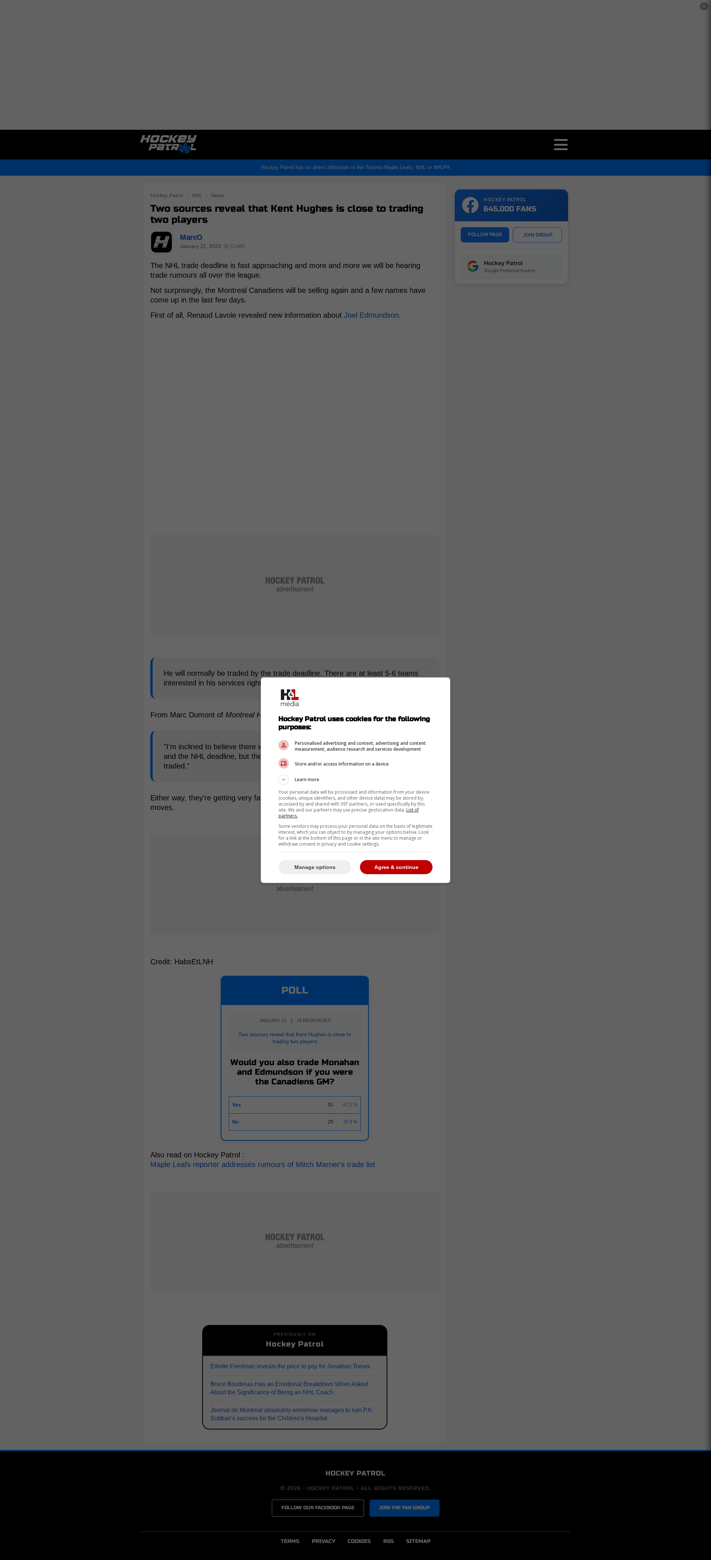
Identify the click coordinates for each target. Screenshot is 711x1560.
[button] (355, 779)
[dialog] (355, 780)
